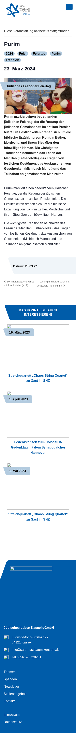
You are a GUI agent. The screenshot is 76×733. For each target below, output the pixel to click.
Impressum (11, 714)
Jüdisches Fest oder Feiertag (28, 86)
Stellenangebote (15, 694)
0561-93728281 (29, 657)
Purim (56, 53)
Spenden (10, 679)
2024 (9, 53)
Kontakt (9, 701)
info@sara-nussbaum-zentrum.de (36, 649)
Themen (10, 672)
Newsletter (11, 686)
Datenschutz (13, 722)
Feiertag (39, 53)
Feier (23, 53)
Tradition (12, 60)
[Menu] (69, 7)
